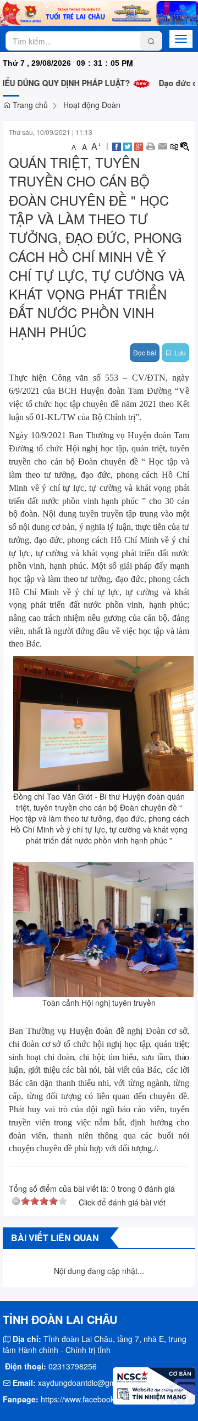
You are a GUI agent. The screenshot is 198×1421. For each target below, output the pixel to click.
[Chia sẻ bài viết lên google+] (138, 145)
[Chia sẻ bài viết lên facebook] (116, 145)
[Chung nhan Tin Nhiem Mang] (154, 1384)
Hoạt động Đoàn (91, 104)
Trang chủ (29, 104)
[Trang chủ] (99, 12)
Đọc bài (144, 352)
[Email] (162, 145)
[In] (150, 145)
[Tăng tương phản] (184, 145)
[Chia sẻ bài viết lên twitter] (127, 145)
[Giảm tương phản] (173, 145)
